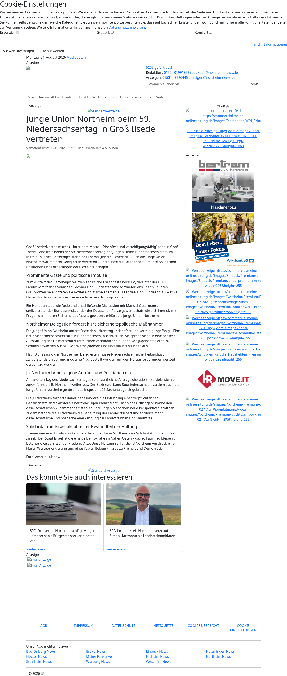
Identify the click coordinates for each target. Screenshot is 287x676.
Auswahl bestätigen (18, 51)
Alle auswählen (52, 51)
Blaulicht (69, 97)
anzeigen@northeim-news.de (212, 77)
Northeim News (218, 656)
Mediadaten (76, 57)
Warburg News (98, 661)
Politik (84, 97)
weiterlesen (35, 549)
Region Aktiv (49, 97)
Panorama (133, 97)
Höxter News (36, 656)
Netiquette (163, 625)
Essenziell (7, 32)
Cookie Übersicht (203, 625)
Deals (159, 97)
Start (32, 97)
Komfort (201, 32)
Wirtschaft (100, 97)
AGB (43, 625)
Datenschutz (123, 625)
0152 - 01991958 (176, 72)
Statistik (103, 32)
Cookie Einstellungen (243, 627)
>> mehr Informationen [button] (268, 44)
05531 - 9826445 (175, 77)
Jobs (148, 97)
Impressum (83, 625)
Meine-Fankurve (99, 656)
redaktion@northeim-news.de (214, 72)
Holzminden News (220, 651)
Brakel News (96, 651)
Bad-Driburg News (41, 651)
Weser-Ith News (158, 661)
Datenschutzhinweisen (127, 27)
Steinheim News (39, 661)
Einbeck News (157, 651)
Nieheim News (157, 656)
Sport (116, 97)
